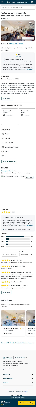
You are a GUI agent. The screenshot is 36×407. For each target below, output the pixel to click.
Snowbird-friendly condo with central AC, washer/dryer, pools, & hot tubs (11, 328)
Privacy (22, 388)
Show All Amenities (9, 161)
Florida (20, 44)
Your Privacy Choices (20, 391)
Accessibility (11, 391)
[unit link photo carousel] (13, 318)
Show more (7, 98)
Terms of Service (30, 388)
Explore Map (29, 177)
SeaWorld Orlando (21, 343)
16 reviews (18, 56)
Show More (6, 292)
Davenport (13, 44)
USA (7, 343)
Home (3, 343)
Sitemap (15, 388)
